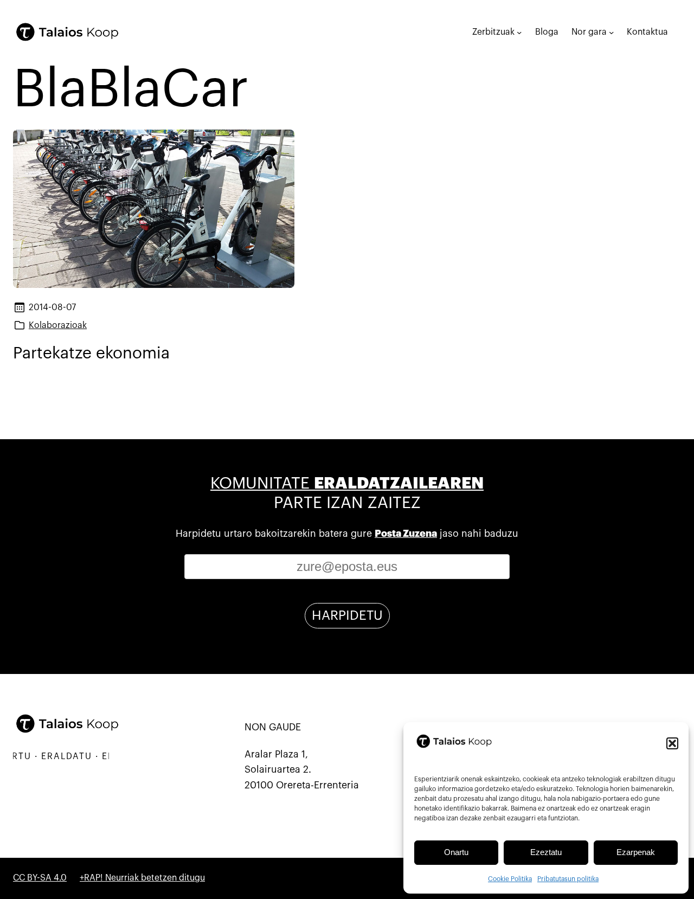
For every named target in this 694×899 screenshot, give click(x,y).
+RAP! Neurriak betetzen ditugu (142, 878)
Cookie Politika (510, 879)
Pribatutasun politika (568, 879)
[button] (672, 743)
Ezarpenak (635, 852)
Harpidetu (347, 615)
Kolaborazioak (58, 325)
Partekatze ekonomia (91, 353)
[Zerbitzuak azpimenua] (519, 31)
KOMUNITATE (347, 483)
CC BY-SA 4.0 (40, 878)
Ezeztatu (546, 852)
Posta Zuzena (406, 533)
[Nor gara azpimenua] (611, 31)
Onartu (456, 852)
